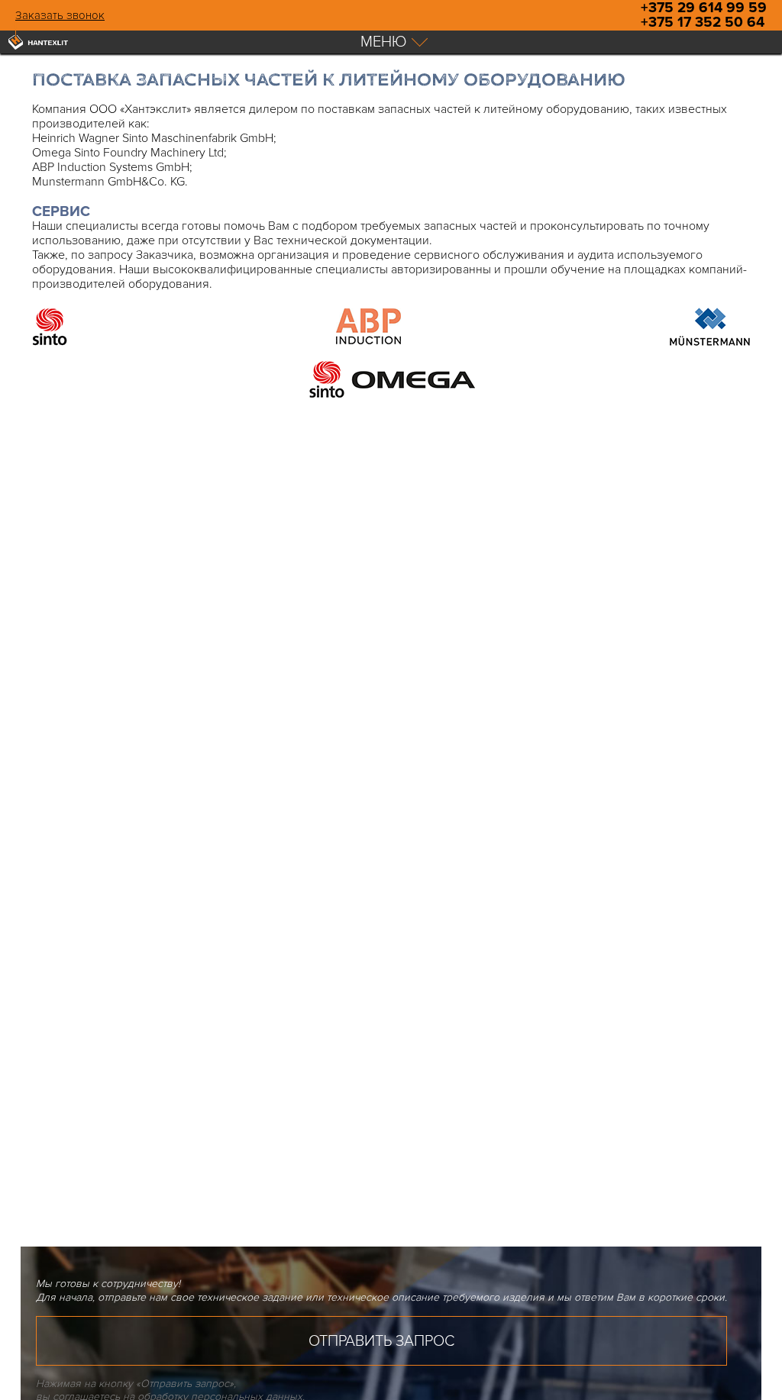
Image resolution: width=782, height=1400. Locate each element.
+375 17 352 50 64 (702, 22)
